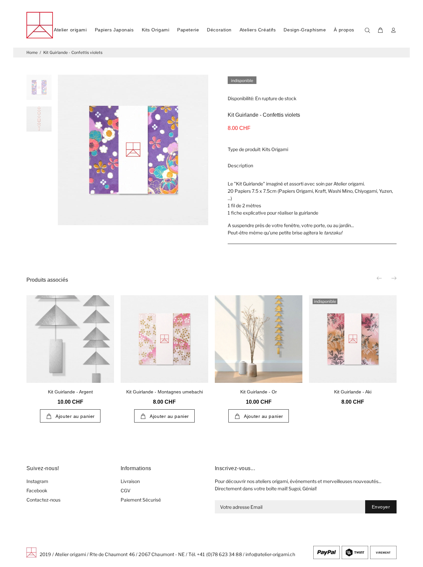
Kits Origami (156, 29)
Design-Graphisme (305, 29)
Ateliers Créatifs (258, 29)
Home (32, 52)
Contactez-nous (43, 500)
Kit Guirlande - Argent (70, 391)
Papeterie (188, 29)
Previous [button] (379, 278)
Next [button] (393, 278)
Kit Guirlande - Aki (352, 391)
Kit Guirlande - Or (258, 391)
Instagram (37, 481)
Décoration (219, 29)
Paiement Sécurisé (141, 500)
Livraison (130, 481)
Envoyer (381, 506)
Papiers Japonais (114, 29)
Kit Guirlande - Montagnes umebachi (164, 391)
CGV (126, 490)
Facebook (36, 490)
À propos (344, 29)
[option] (39, 90)
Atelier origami (70, 29)
